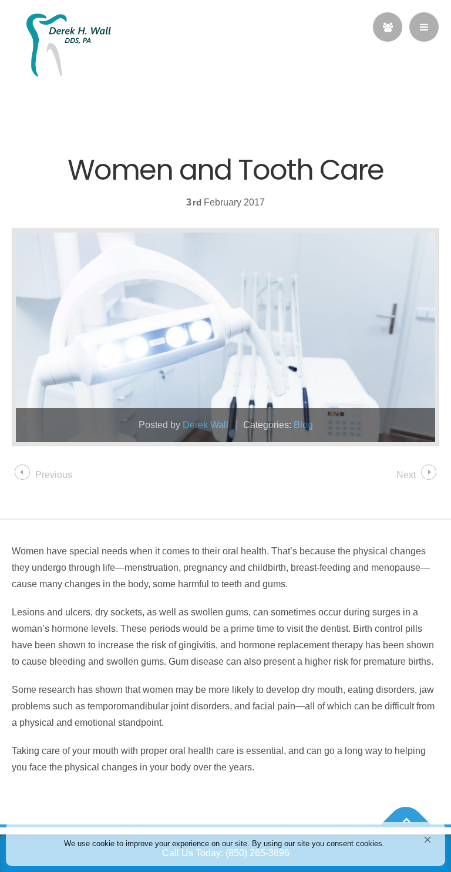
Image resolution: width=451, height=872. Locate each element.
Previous (53, 475)
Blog (303, 425)
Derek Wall (205, 425)
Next (406, 475)
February (224, 202)
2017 (254, 202)
